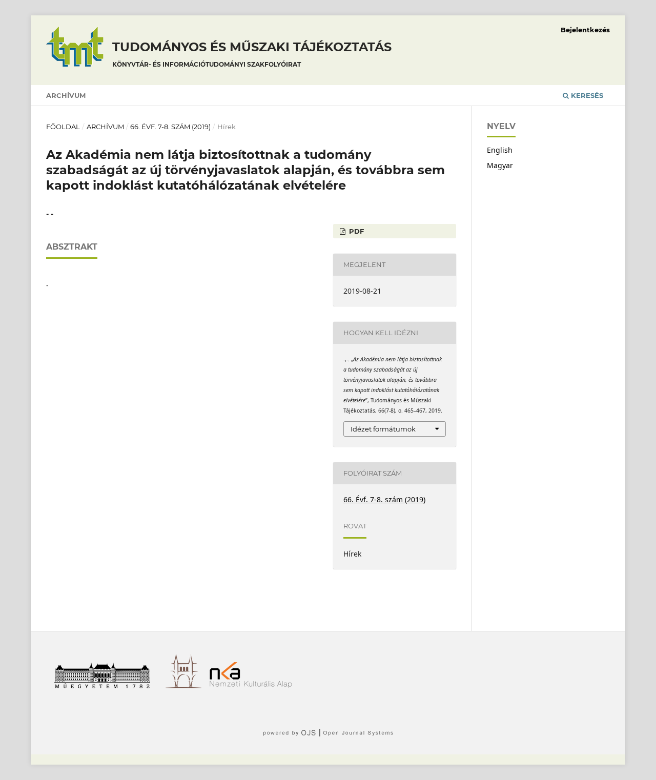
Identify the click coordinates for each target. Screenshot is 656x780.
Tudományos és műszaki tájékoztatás (252, 53)
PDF (355, 231)
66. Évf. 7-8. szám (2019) (170, 126)
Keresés (586, 95)
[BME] (106, 685)
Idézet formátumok (383, 429)
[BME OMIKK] (187, 685)
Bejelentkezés (585, 30)
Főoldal (63, 126)
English (499, 150)
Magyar (500, 165)
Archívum (66, 95)
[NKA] (254, 685)
